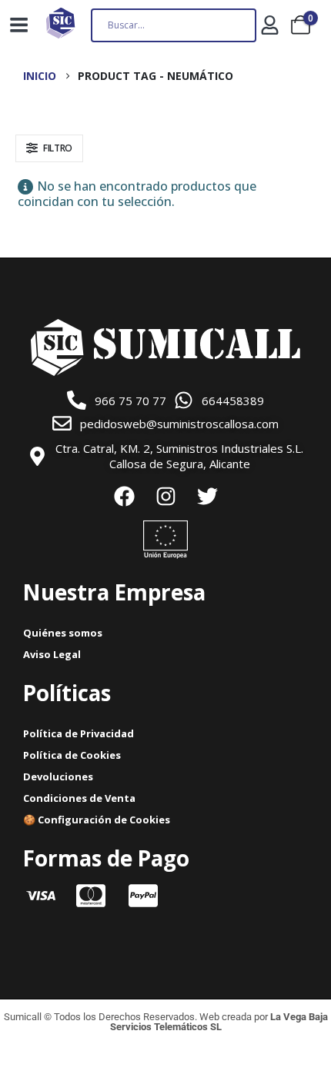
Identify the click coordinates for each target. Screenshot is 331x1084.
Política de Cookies (72, 755)
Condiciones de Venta (79, 798)
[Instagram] (165, 496)
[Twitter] (207, 496)
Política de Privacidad (78, 733)
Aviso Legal (52, 654)
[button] (49, 148)
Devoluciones (58, 776)
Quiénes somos (62, 633)
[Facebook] (124, 496)
